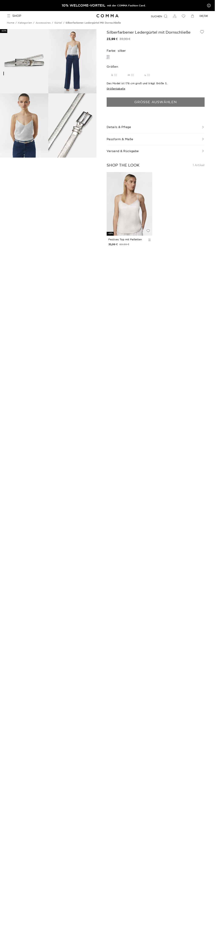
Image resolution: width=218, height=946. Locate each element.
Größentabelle (116, 88)
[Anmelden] (174, 16)
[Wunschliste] (183, 16)
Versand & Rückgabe (123, 151)
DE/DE (203, 15)
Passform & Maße (120, 139)
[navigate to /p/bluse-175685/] (129, 204)
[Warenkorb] (192, 16)
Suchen (156, 16)
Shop (16, 15)
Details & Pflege (119, 127)
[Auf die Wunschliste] (202, 31)
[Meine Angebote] (208, 5)
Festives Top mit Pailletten (125, 239)
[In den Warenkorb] (148, 223)
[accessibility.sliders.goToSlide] (3, 73)
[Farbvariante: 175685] (149, 239)
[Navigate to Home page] (107, 15)
